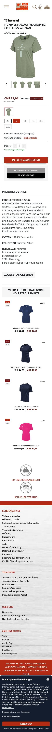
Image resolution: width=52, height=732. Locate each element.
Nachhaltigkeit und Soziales (15, 619)
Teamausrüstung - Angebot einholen (20, 577)
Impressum (7, 554)
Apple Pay (7, 643)
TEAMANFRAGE (26, 175)
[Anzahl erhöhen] (24, 146)
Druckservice (8, 584)
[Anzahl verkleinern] (15, 146)
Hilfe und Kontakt (10, 519)
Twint (5, 636)
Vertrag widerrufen (11, 516)
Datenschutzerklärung (13, 550)
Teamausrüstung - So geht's (15, 581)
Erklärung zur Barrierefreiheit (16, 557)
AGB (4, 543)
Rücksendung (8, 537)
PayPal (5, 639)
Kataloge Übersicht (11, 588)
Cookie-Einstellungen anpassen (17, 561)
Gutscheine (7, 612)
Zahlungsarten (9, 526)
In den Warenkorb (26, 160)
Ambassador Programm (14, 615)
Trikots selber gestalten (13, 591)
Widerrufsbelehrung (11, 547)
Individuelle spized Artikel (14, 595)
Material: (7, 237)
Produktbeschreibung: (16, 200)
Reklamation (8, 540)
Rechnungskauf (9, 653)
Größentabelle (30, 138)
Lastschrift (7, 646)
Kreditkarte (7, 650)
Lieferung (6, 533)
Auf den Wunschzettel (27, 170)
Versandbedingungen (12, 530)
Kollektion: (9, 243)
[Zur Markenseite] (11, 20)
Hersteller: (9, 248)
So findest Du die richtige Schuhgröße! (20, 523)
